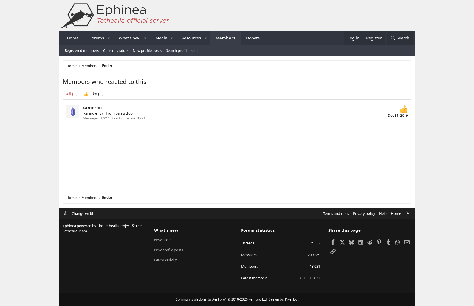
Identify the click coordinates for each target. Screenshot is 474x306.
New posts (162, 239)
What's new (129, 38)
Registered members (82, 50)
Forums (96, 38)
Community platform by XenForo (221, 299)
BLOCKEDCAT (309, 277)
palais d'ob (124, 113)
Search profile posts (182, 50)
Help (383, 213)
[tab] (94, 93)
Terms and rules (336, 213)
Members (225, 38)
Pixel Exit (291, 299)
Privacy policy (364, 213)
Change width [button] (83, 213)
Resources (191, 38)
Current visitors (115, 50)
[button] (109, 38)
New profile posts (147, 50)
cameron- (93, 108)
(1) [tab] (71, 93)
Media (161, 38)
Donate (253, 38)
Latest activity (165, 259)
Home (72, 38)
